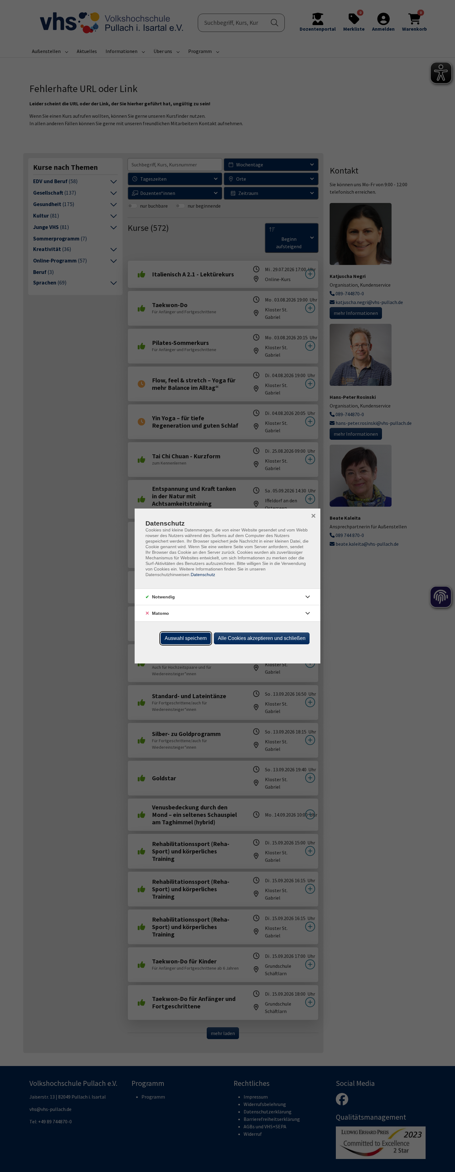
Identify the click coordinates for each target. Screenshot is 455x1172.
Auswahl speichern (186, 638)
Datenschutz (203, 574)
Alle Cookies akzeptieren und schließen (262, 638)
